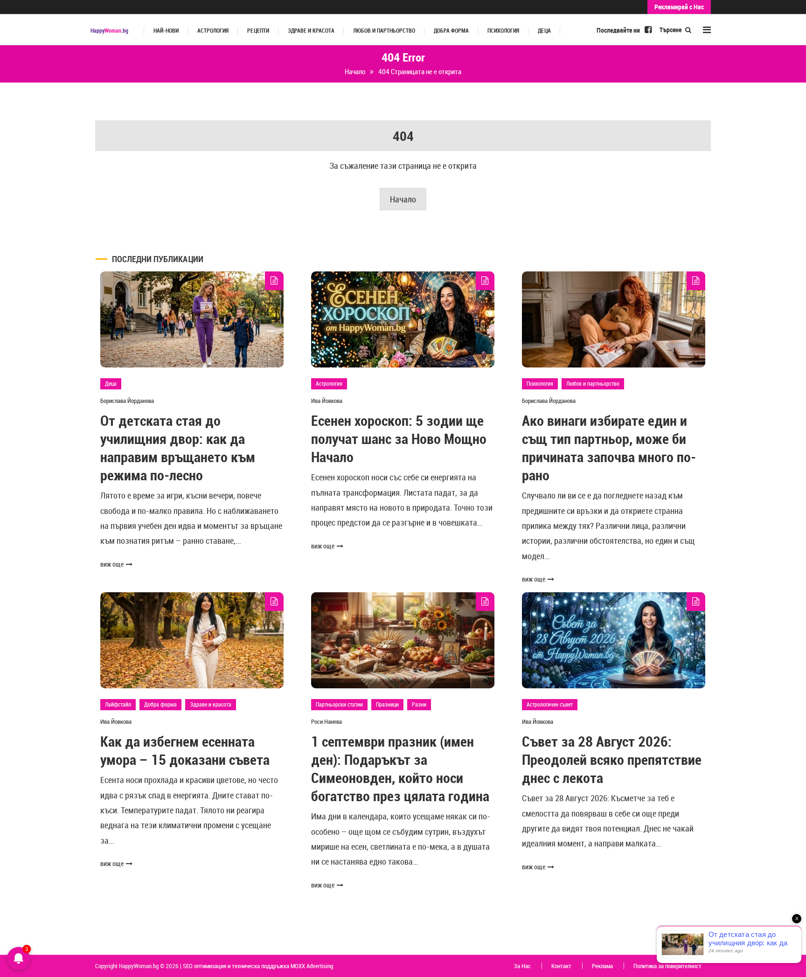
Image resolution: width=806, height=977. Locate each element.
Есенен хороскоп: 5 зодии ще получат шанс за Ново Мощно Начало (398, 438)
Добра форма (451, 30)
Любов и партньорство (384, 30)
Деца (544, 30)
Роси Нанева (326, 721)
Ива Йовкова (326, 400)
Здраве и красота (311, 30)
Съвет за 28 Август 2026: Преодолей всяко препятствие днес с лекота (612, 759)
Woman (109, 30)
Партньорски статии (339, 704)
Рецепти (258, 30)
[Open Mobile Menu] (707, 29)
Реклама (602, 966)
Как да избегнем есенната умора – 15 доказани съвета (185, 750)
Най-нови (166, 30)
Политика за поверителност (667, 966)
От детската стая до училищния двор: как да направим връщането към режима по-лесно (177, 448)
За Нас (522, 966)
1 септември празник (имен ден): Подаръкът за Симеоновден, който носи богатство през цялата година (400, 768)
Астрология (213, 30)
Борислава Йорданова (127, 400)
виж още (112, 564)
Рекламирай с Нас (679, 6)
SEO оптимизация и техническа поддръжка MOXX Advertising (258, 966)
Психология (503, 30)
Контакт (561, 966)
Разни (419, 704)
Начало (403, 199)
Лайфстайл (118, 704)
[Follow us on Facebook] (648, 29)
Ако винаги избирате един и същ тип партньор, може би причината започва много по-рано (609, 448)
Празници (387, 704)
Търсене (671, 29)
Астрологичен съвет (550, 704)
